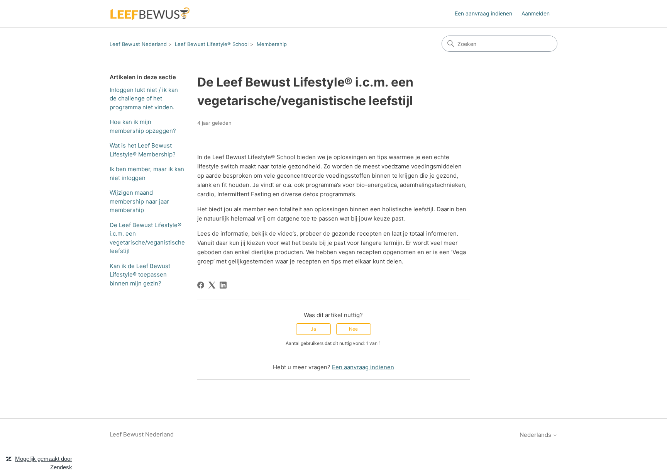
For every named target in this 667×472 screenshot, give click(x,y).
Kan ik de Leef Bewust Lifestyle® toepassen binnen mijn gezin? (140, 274)
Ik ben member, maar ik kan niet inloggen (147, 173)
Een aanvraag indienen (483, 13)
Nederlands (536, 434)
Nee (353, 329)
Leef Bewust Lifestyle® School (212, 44)
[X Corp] (211, 285)
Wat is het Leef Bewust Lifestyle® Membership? (143, 150)
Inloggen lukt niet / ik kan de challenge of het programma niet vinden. (144, 98)
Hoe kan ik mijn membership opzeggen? (143, 126)
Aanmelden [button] (535, 13)
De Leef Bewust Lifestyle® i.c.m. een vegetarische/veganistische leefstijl (147, 238)
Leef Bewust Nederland (138, 44)
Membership (272, 44)
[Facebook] (200, 285)
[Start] (150, 14)
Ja (313, 329)
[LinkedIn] (223, 285)
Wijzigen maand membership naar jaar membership (139, 201)
